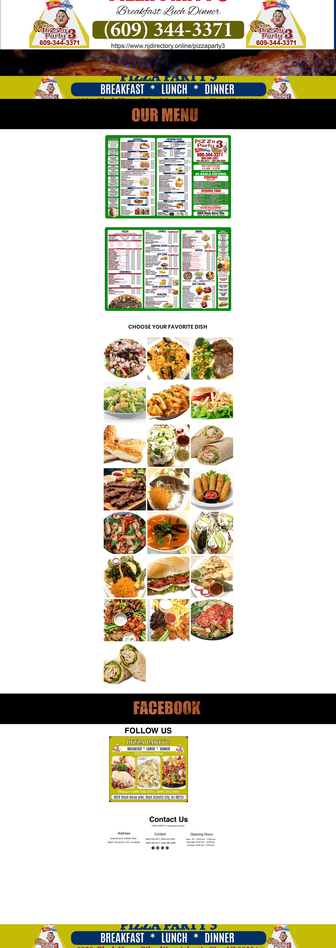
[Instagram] (167, 847)
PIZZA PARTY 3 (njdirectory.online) (168, 826)
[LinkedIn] (162, 847)
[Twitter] (157, 847)
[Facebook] (153, 847)
